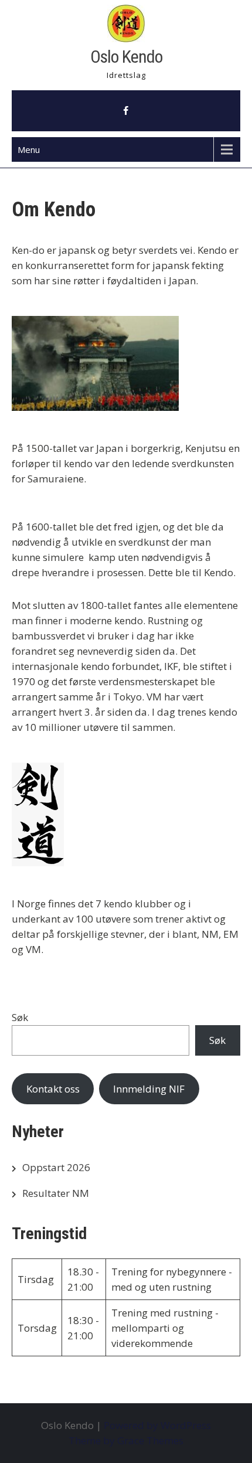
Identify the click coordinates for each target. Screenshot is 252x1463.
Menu (29, 149)
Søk (20, 1017)
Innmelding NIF (149, 1088)
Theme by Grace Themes (126, 1440)
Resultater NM (55, 1193)
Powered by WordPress (157, 1425)
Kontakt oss (53, 1088)
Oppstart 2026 (56, 1167)
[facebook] (126, 111)
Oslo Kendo (126, 56)
